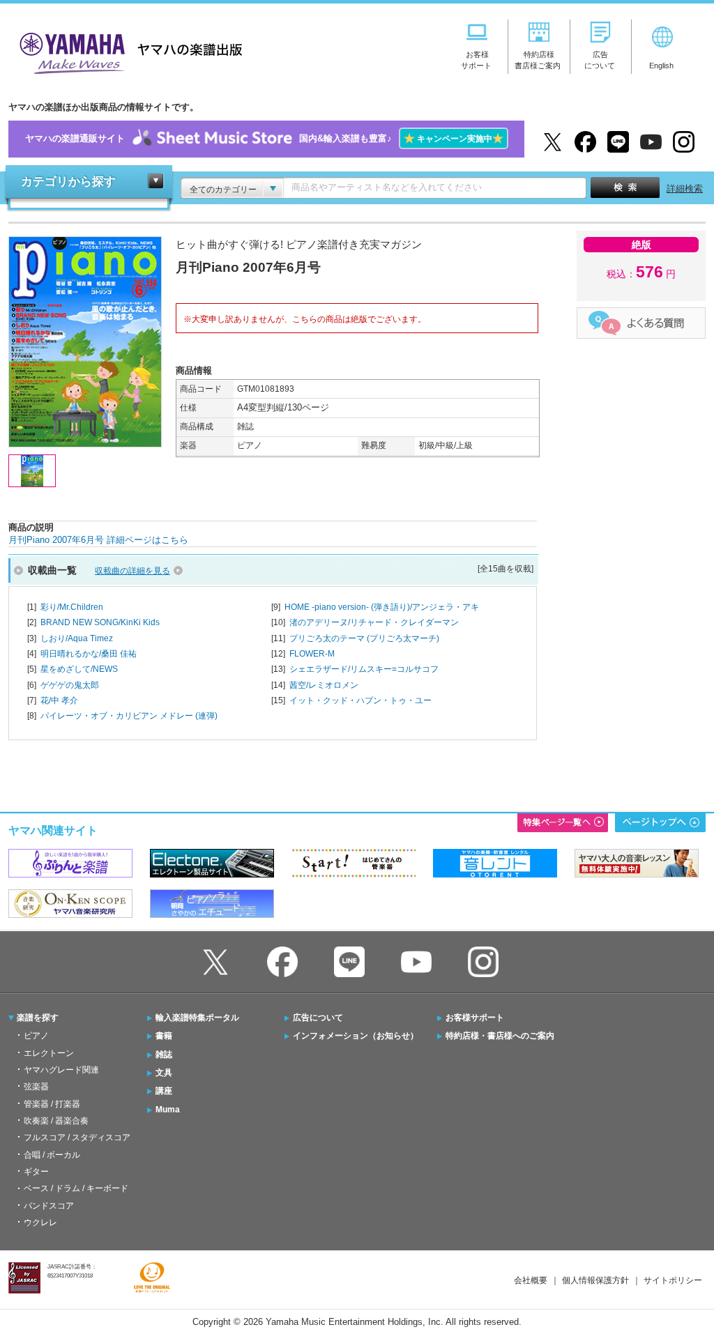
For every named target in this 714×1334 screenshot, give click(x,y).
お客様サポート (475, 1017)
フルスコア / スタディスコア (77, 1137)
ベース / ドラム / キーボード (76, 1188)
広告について (318, 1017)
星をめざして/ (79, 669)
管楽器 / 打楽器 (52, 1104)
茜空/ (323, 685)
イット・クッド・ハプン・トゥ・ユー (360, 700)
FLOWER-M (312, 654)
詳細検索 (685, 188)
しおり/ (76, 638)
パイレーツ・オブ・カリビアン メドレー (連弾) (129, 716)
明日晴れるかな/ (88, 654)
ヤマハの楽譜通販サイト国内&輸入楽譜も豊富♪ (264, 138)
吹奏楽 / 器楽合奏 (56, 1121)
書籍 (163, 1036)
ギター (36, 1171)
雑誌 (163, 1054)
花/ (59, 700)
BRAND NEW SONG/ (100, 622)
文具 (163, 1073)
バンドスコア (49, 1206)
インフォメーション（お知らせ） (355, 1036)
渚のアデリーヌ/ (374, 622)
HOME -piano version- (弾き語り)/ (381, 607)
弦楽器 (36, 1086)
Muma (167, 1109)
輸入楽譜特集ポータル (197, 1017)
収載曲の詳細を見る (132, 571)
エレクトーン (49, 1053)
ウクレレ (40, 1222)
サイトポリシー (673, 1280)
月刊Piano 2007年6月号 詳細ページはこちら (98, 540)
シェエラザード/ (364, 669)
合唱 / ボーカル (52, 1155)
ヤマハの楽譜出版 (126, 51)
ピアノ (36, 1036)
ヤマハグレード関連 (61, 1070)
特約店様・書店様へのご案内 (500, 1036)
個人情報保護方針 (595, 1280)
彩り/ (71, 607)
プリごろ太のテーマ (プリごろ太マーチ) (364, 638)
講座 (163, 1091)
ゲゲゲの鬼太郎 (69, 685)
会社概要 (530, 1280)
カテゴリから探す (68, 181)
